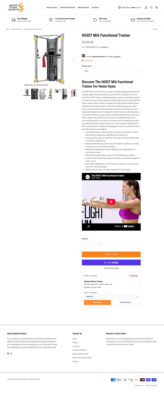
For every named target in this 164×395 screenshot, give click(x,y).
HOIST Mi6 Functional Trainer (33, 29)
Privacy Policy (138, 385)
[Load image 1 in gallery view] (49, 59)
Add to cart (111, 254)
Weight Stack (86, 66)
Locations (95, 7)
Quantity (85, 239)
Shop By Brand (83, 7)
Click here (147, 342)
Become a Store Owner (81, 354)
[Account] (145, 7)
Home (7, 29)
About (75, 339)
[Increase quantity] (99, 244)
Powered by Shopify (34, 379)
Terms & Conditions (151, 385)
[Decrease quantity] (85, 244)
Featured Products (16, 29)
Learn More (117, 56)
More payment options (111, 268)
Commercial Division (80, 350)
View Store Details (125, 302)
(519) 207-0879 (96, 287)
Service (75, 342)
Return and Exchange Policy (82, 358)
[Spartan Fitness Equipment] (15, 7)
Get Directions (97, 302)
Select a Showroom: (90, 293)
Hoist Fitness (88, 60)
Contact (75, 361)
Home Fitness (52, 7)
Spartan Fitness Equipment (20, 379)
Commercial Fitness (67, 7)
